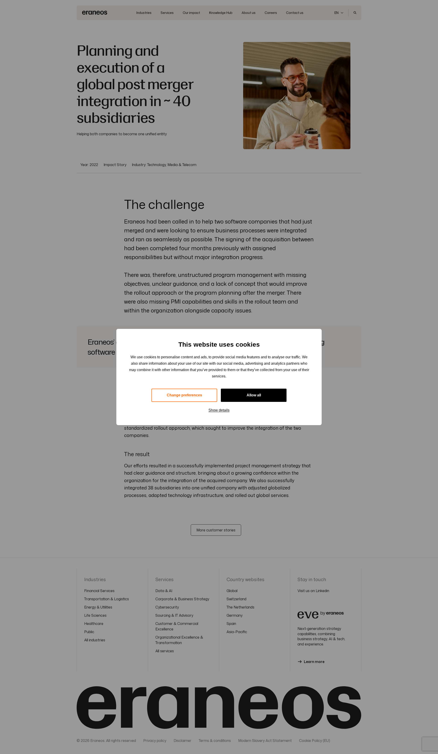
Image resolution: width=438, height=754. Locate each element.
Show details (219, 410)
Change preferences (184, 395)
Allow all (254, 395)
